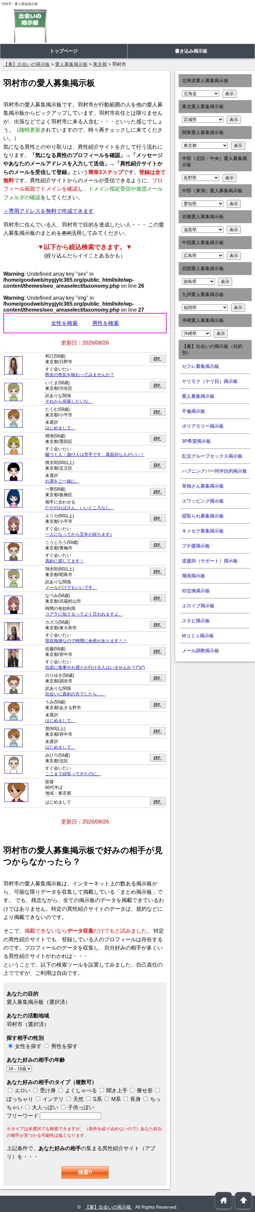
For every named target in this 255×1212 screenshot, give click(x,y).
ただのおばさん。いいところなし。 (79, 508)
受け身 (48, 1090)
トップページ (64, 51)
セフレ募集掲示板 (200, 366)
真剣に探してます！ (64, 561)
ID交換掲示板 (196, 590)
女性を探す (28, 1046)
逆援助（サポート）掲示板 (210, 560)
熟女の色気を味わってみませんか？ (79, 375)
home (223, 1200)
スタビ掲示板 (196, 620)
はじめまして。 (60, 428)
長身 (135, 1099)
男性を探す (64, 1046)
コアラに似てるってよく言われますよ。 (84, 614)
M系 (115, 1099)
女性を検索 (64, 323)
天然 (78, 1099)
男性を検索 (105, 323)
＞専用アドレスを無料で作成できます (48, 211)
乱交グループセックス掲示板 (212, 456)
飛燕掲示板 (193, 575)
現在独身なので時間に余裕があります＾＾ (86, 641)
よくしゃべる (81, 1090)
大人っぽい (44, 1107)
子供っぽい (80, 1107)
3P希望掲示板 (196, 441)
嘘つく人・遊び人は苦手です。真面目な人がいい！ (94, 454)
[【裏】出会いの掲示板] (30, 26)
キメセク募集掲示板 (203, 530)
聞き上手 (117, 1090)
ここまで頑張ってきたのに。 (73, 774)
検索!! (85, 1172)
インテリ (52, 1099)
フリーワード (23, 1116)
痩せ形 (144, 1090)
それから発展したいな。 (69, 401)
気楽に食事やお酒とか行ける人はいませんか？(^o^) (95, 667)
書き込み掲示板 (191, 51)
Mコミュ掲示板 (198, 635)
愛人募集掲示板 (198, 396)
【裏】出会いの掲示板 (108, 1207)
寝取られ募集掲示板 (203, 516)
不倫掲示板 (193, 411)
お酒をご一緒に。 (62, 481)
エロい (22, 1090)
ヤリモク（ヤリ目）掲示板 (210, 381)
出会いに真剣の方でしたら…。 (75, 694)
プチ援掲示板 (196, 545)
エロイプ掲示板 (198, 605)
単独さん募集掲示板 (203, 486)
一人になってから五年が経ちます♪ (78, 534)
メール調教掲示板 (200, 650)
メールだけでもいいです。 (71, 587)
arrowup (243, 1200)
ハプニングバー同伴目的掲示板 (214, 471)
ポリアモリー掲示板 (203, 426)
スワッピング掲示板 (203, 501)
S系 (97, 1099)
